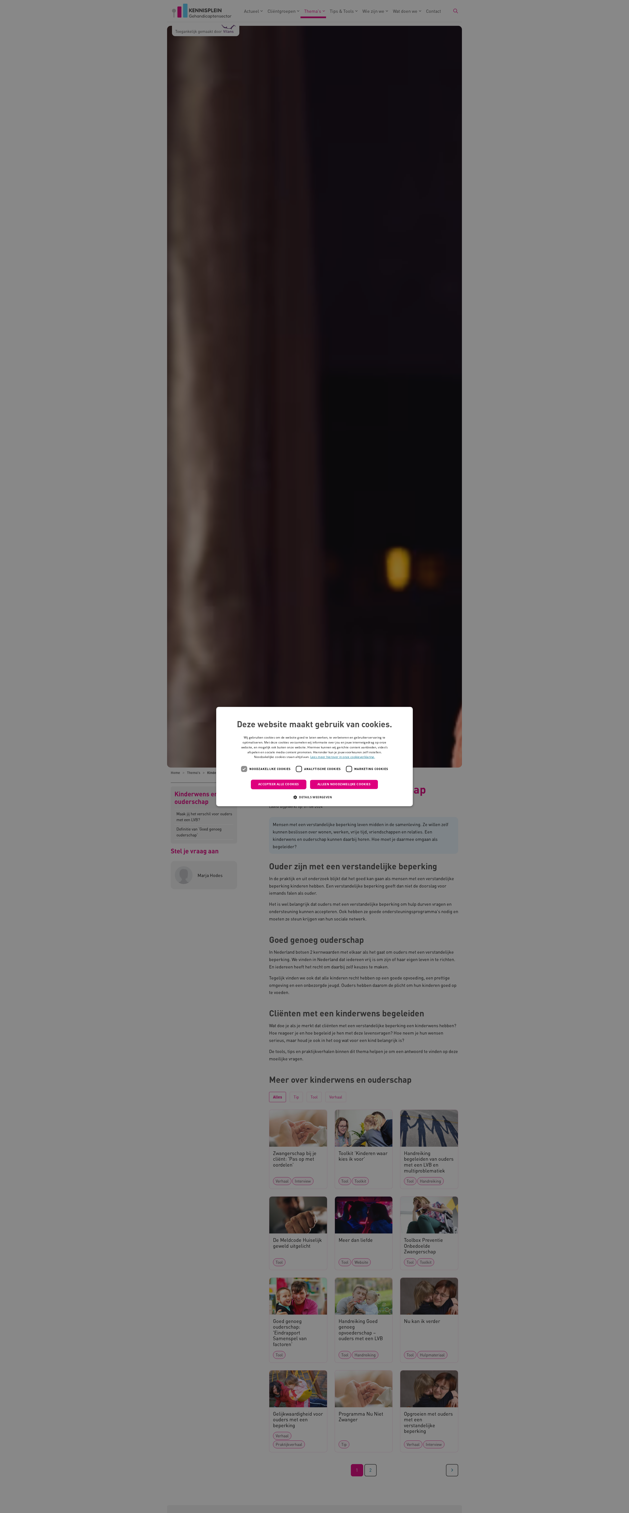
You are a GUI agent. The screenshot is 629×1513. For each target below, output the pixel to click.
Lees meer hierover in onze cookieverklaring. (342, 757)
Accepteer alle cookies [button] (278, 784)
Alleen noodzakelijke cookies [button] (344, 784)
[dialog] (314, 756)
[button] (314, 797)
